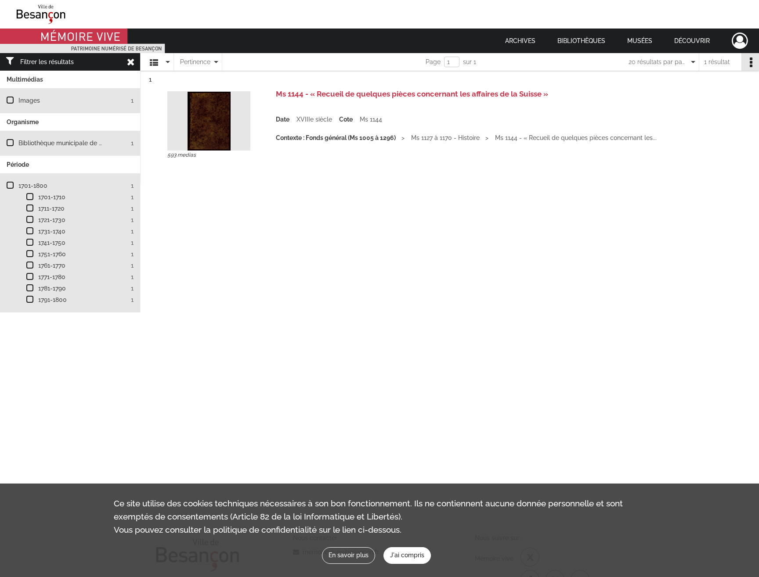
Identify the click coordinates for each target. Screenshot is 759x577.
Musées (639, 40)
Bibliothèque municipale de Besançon (72, 143)
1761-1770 (51, 265)
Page (433, 61)
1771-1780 (51, 276)
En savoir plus (349, 555)
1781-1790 (52, 288)
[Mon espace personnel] (740, 41)
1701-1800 (32, 185)
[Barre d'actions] (750, 62)
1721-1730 (51, 219)
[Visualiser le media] (208, 121)
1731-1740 (51, 231)
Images (29, 100)
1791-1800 (52, 299)
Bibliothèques (581, 40)
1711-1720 (51, 208)
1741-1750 (51, 242)
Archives (520, 40)
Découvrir (692, 40)
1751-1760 (52, 254)
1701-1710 (51, 197)
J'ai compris (407, 555)
